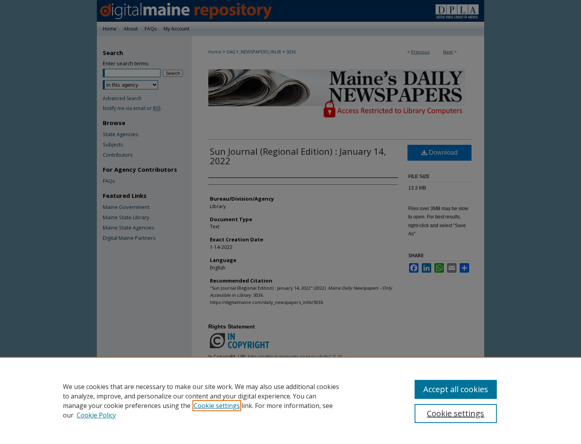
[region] (290, 400)
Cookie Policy (96, 415)
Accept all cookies (455, 389)
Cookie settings (217, 405)
